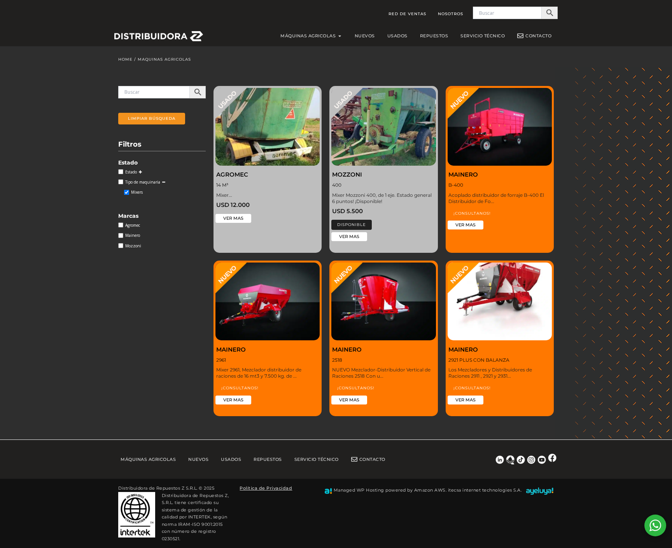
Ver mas (233, 218)
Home (125, 59)
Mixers (137, 192)
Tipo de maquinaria (142, 182)
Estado (131, 171)
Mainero (132, 235)
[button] (351, 225)
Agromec (132, 225)
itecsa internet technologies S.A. (485, 490)
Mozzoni (133, 246)
